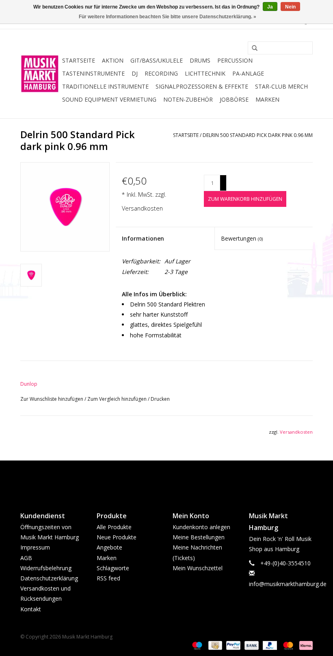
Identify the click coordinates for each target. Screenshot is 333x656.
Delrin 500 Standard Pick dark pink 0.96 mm (258, 135)
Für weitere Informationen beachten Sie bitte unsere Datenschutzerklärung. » (167, 17)
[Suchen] (252, 48)
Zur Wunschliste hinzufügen (52, 398)
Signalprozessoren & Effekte (202, 86)
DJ (135, 73)
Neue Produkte (116, 537)
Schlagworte (113, 568)
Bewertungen (242, 238)
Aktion (112, 60)
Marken (267, 99)
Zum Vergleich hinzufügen (117, 398)
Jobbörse (234, 99)
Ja (270, 7)
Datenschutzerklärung (49, 578)
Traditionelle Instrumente (105, 86)
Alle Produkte (114, 527)
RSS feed (108, 578)
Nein (290, 7)
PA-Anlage (248, 73)
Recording (161, 73)
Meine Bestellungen (199, 537)
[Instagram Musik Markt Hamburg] (173, 479)
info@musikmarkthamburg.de (288, 584)
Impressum (35, 547)
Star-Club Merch (281, 86)
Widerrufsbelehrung (45, 568)
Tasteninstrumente (93, 73)
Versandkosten (142, 208)
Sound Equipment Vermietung (109, 99)
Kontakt (30, 609)
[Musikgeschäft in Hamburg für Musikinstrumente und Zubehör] (40, 73)
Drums (200, 60)
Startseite (78, 60)
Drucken (160, 398)
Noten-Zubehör (188, 99)
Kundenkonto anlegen (201, 527)
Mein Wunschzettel (198, 568)
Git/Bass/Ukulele (156, 60)
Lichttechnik (205, 73)
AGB (26, 558)
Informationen (143, 238)
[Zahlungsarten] (196, 645)
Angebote (109, 547)
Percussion (235, 60)
